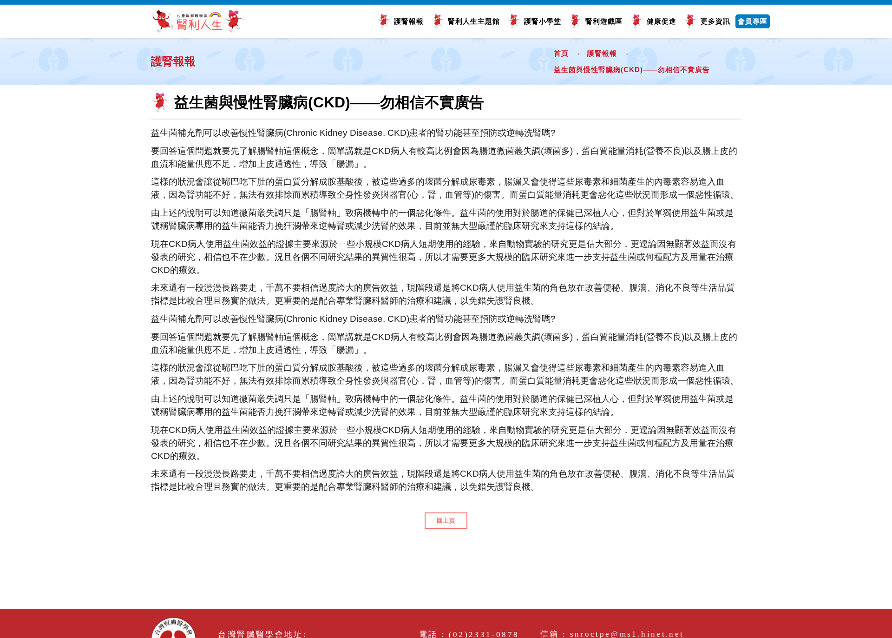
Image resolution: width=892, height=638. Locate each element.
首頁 (561, 53)
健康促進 (661, 21)
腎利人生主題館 (474, 21)
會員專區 (752, 21)
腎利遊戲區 (604, 21)
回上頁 (446, 520)
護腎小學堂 (542, 21)
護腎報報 (409, 21)
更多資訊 (715, 21)
